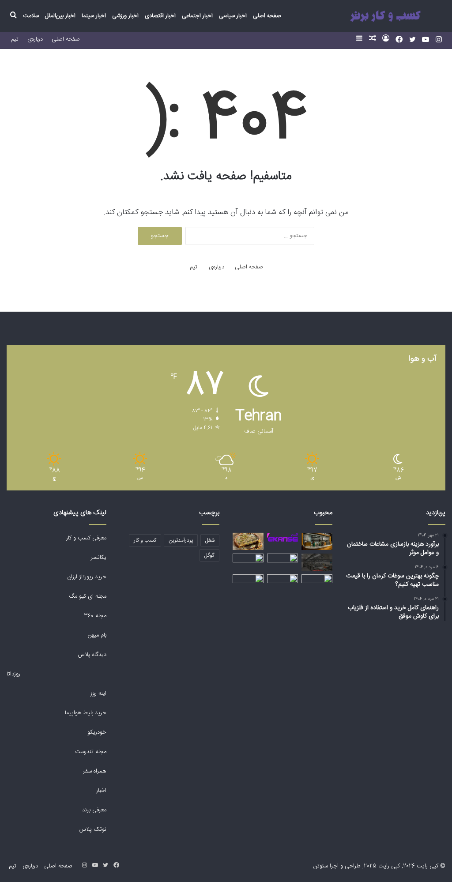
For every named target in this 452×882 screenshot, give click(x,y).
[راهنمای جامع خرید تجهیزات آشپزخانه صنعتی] (316, 562)
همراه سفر (94, 771)
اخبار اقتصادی (160, 16)
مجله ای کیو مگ (86, 596)
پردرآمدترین (181, 540)
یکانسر (98, 557)
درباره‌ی (35, 39)
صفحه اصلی (267, 16)
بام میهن (96, 635)
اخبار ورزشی (125, 16)
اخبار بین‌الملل (60, 16)
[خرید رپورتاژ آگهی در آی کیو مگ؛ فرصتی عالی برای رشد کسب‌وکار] (248, 559)
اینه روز (98, 693)
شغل (210, 540)
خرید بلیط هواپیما (84, 713)
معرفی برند (93, 810)
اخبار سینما (94, 16)
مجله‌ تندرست (90, 752)
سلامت (31, 16)
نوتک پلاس (92, 829)
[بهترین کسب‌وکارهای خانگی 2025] (282, 562)
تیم (15, 39)
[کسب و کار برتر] (384, 16)
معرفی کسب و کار (86, 538)
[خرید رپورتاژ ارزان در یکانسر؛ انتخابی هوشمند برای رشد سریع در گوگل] (282, 537)
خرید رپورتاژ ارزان (85, 577)
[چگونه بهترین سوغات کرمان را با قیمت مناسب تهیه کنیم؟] (248, 541)
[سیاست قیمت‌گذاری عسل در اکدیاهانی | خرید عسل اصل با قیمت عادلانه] (316, 583)
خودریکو (96, 732)
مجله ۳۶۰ (95, 616)
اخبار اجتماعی (197, 16)
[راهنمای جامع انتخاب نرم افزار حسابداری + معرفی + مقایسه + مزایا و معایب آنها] (248, 583)
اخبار (101, 790)
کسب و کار (145, 540)
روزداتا (13, 674)
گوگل (209, 555)
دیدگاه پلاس (91, 655)
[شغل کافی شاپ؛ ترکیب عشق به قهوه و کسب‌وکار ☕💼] (316, 541)
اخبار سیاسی (233, 16)
